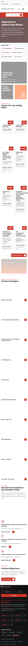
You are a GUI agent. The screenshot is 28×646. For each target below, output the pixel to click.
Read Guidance (6, 560)
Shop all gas (14, 595)
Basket (20, 591)
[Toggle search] (26, 9)
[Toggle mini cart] (19, 9)
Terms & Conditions (5, 641)
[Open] (23, 9)
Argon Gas (19, 56)
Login (2, 1)
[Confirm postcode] (21, 15)
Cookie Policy (20, 641)
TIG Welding (19, 632)
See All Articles (6, 579)
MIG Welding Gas (20, 48)
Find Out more (5, 532)
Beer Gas (9, 635)
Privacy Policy (13, 641)
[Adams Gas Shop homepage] (14, 587)
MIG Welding (12, 632)
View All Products (17, 255)
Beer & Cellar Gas (18, 52)
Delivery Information (5, 644)
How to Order (13, 644)
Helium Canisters (8, 56)
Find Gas (4, 547)
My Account (7, 591)
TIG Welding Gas (8, 48)
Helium (3, 635)
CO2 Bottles (7, 52)
